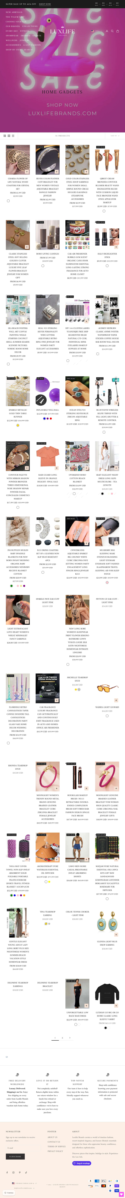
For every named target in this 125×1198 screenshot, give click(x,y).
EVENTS (37, 35)
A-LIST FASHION (32, 45)
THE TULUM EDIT (15, 17)
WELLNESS (11, 40)
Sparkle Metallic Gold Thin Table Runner (18, 413)
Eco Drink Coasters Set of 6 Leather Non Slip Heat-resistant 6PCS (47, 555)
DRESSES (25, 35)
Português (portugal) (23, 1188)
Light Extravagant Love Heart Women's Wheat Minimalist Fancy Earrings (18, 634)
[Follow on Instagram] (13, 1172)
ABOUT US (52, 1137)
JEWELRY (25, 40)
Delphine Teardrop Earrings (18, 984)
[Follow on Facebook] (7, 1172)
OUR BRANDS (13, 26)
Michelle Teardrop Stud (77, 679)
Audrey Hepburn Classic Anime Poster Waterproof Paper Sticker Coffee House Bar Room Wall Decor (107, 335)
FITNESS (24, 31)
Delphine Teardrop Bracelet (47, 984)
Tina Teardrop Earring (47, 913)
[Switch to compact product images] (13, 136)
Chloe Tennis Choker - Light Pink (77, 913)
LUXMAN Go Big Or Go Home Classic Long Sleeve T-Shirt (107, 1016)
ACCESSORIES (13, 45)
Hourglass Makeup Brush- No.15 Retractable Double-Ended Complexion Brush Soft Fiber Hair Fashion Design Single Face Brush (77, 806)
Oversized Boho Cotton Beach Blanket (77, 478)
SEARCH (28, 50)
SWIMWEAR (12, 35)
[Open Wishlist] (121, 1194)
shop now (45, 4)
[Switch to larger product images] (5, 136)
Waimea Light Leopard (107, 707)
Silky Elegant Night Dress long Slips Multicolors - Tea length (107, 480)
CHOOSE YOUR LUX (16, 22)
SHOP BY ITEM (13, 50)
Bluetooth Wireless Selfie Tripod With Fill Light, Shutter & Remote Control (107, 415)
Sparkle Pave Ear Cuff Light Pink (47, 600)
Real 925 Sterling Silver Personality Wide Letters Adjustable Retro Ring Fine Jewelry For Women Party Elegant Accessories (47, 338)
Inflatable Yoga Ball (47, 410)
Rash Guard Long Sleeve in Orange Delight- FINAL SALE (47, 478)
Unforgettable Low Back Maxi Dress (77, 1014)
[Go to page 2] (69, 1037)
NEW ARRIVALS (14, 12)
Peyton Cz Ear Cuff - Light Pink (107, 600)
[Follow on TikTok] (26, 1172)
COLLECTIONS (30, 26)
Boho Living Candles (47, 254)
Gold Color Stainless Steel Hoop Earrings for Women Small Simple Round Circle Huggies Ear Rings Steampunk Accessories (77, 189)
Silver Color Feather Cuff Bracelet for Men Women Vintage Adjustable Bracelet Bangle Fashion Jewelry (47, 187)
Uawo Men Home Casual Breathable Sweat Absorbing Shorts (77, 871)
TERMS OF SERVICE (57, 1146)
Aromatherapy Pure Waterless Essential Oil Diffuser (47, 870)
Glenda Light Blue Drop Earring (107, 943)
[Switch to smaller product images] (9, 136)
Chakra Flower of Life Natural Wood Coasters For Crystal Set (17, 184)
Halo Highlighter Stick (107, 255)
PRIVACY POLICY (55, 1151)
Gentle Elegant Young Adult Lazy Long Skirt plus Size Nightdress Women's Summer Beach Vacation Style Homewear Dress (18, 952)
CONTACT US (54, 1142)
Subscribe (15, 1157)
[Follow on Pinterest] (20, 1172)
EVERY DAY (12, 31)
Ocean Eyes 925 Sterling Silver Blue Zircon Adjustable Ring (77, 415)
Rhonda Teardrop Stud (17, 767)
